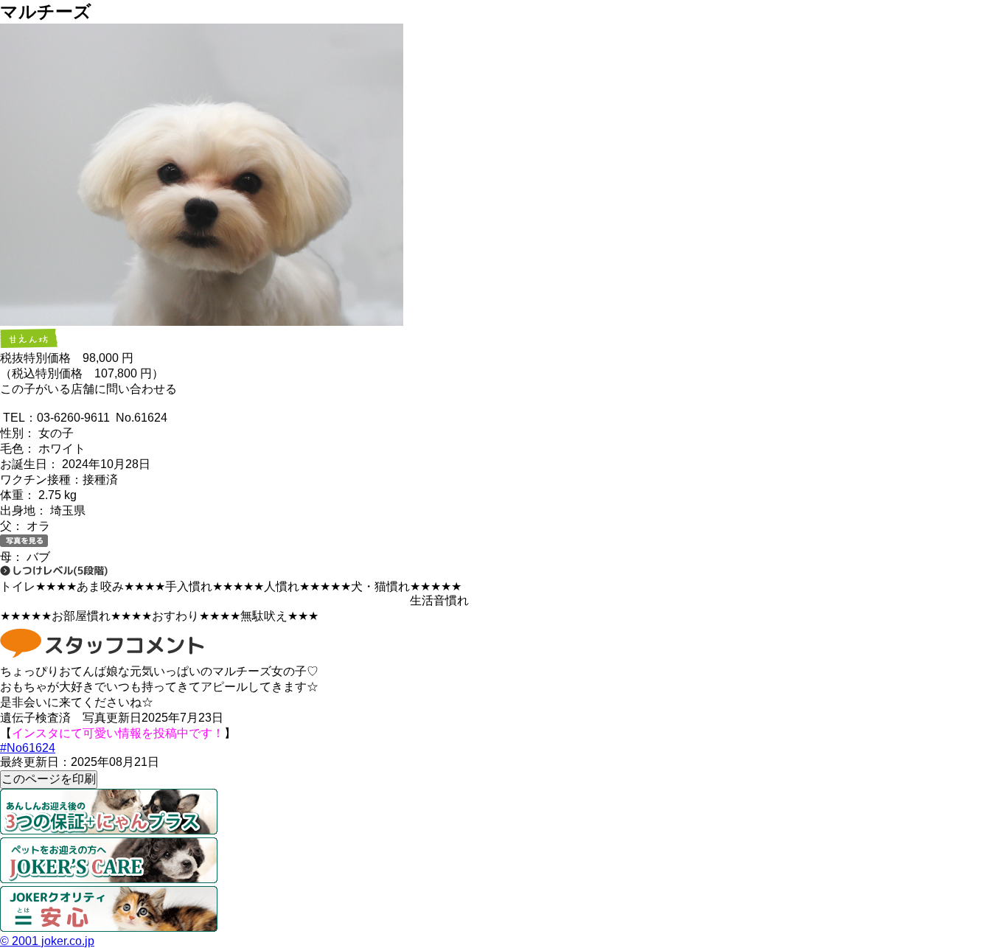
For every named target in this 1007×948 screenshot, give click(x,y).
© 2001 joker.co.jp (47, 941)
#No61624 (27, 748)
